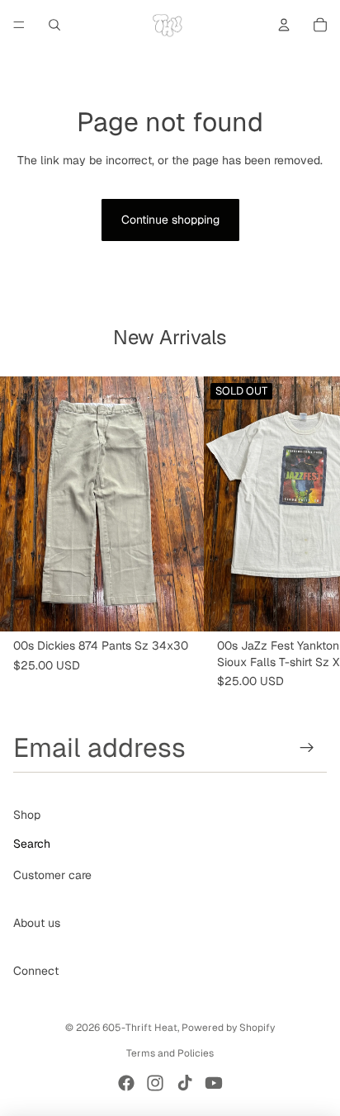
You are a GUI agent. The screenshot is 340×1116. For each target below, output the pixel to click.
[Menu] (19, 25)
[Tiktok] (185, 1083)
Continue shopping (170, 219)
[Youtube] (214, 1083)
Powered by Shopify (228, 1027)
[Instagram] (155, 1083)
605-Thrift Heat (139, 1027)
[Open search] (54, 25)
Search (31, 843)
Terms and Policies (170, 1053)
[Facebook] (126, 1083)
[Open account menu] (284, 25)
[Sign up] (307, 747)
